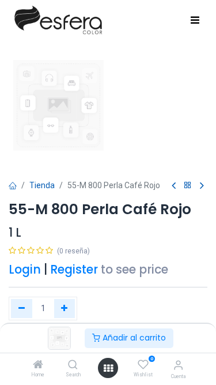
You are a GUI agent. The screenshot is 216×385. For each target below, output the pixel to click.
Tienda (42, 185)
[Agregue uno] (64, 308)
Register (74, 269)
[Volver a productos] (188, 186)
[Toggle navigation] (195, 21)
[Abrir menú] (108, 368)
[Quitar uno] (21, 308)
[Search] (72, 365)
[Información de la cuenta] (178, 365)
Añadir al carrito (133, 337)
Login (25, 269)
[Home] (38, 365)
